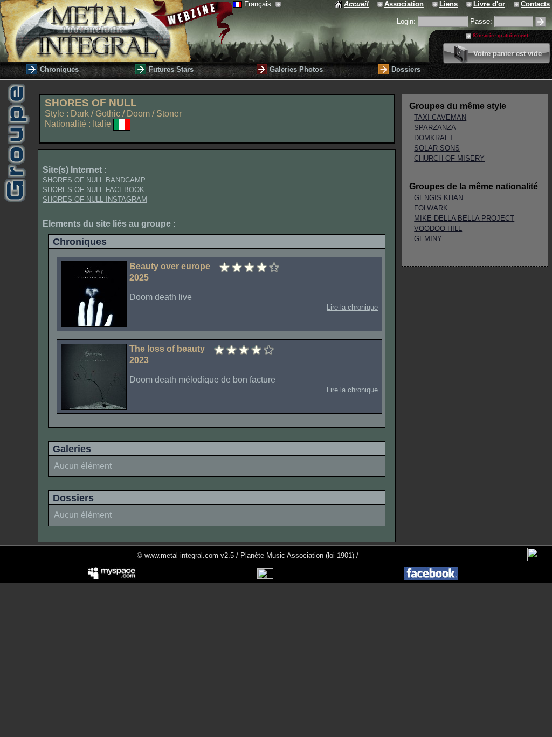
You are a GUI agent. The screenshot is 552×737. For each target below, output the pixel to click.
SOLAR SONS (437, 148)
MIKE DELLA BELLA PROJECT (464, 218)
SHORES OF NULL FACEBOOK (93, 190)
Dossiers (405, 69)
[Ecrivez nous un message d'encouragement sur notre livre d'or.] (469, 4)
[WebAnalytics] (537, 559)
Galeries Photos (296, 69)
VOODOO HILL (438, 228)
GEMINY (428, 239)
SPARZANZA (435, 128)
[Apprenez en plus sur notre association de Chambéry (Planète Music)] (380, 4)
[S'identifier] (540, 22)
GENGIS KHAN (438, 198)
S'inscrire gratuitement (500, 35)
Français (258, 4)
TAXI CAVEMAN (440, 117)
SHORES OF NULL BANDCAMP (94, 180)
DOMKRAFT (433, 138)
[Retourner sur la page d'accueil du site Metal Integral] (116, 31)
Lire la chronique (352, 307)
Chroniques (59, 69)
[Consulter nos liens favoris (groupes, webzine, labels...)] (435, 4)
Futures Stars (171, 69)
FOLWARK (431, 208)
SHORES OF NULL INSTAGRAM (95, 199)
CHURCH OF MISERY (449, 158)
